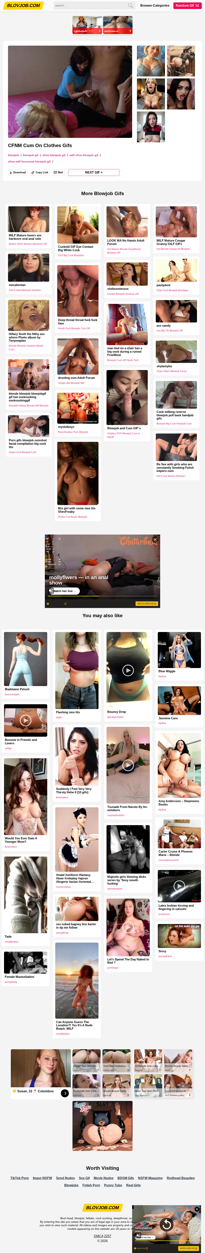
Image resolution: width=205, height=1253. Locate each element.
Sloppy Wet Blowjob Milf (71, 383)
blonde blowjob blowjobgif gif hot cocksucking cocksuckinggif (27, 397)
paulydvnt (163, 285)
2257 (107, 1236)
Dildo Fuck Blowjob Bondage (172, 290)
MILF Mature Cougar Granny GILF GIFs (171, 242)
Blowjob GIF (30, 155)
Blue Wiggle (167, 671)
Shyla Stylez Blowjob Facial (172, 371)
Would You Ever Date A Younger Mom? (21, 840)
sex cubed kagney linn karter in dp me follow (76, 926)
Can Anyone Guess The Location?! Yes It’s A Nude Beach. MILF (74, 1025)
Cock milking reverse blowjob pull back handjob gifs (175, 415)
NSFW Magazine (150, 1178)
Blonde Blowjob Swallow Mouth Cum (26, 347)
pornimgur (113, 967)
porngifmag (62, 932)
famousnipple (12, 694)
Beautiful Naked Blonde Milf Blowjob (28, 405)
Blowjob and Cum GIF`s (124, 428)
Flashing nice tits (68, 712)
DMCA (98, 1236)
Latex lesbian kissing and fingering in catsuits (176, 907)
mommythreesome (169, 860)
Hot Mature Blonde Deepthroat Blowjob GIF (124, 251)
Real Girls (133, 1185)
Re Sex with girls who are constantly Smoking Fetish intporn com (175, 468)
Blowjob (13, 155)
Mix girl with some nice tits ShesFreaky (76, 510)
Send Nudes (65, 1178)
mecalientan (17, 284)
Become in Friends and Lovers (21, 741)
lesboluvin (164, 914)
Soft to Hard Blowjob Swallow (25, 290)
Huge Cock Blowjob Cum (22, 452)
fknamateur (62, 797)
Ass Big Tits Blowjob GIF (170, 330)
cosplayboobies (116, 815)
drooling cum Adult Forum (76, 377)
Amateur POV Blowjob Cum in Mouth (123, 435)
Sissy (162, 951)
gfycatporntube (115, 717)
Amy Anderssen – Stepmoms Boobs (179, 803)
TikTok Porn (19, 1178)
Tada (8, 936)
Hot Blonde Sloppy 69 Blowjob (173, 249)
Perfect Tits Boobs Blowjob (72, 516)
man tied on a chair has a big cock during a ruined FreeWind (124, 352)
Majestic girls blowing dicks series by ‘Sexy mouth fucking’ (126, 880)
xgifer (59, 717)
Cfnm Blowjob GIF (53, 155)
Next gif (93, 172)
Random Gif (185, 5)
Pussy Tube (113, 1185)
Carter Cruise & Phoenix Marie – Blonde (176, 853)
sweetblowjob (114, 888)
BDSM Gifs (126, 1178)
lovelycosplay (63, 887)
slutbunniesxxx (118, 289)
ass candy (164, 325)
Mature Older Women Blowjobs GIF (28, 244)
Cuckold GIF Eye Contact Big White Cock (75, 248)
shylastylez (164, 366)
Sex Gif (84, 1178)
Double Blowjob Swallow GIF (123, 294)
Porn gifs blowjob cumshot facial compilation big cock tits (28, 444)
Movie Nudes (104, 1178)
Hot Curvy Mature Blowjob (171, 476)
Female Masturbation (19, 976)
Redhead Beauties (181, 1178)
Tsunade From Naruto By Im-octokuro (127, 808)
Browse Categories (154, 5)
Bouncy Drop (116, 711)
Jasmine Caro (168, 718)
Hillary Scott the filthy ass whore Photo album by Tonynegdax (27, 337)
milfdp (8, 748)
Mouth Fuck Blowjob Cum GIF (74, 328)
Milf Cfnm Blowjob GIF (83, 155)
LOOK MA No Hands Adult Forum (125, 242)
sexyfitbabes (11, 941)
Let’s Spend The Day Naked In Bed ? (128, 961)
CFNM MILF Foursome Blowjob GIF (29, 161)
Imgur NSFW (42, 1178)
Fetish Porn (91, 1185)
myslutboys (66, 426)
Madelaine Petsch (17, 689)
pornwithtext (165, 956)
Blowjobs (71, 1185)
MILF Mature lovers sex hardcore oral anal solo (25, 237)
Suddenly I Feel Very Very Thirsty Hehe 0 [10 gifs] (73, 790)
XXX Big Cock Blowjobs (71, 255)
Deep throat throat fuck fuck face (77, 321)
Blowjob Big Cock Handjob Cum (174, 423)
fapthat (162, 676)
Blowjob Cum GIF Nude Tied (122, 360)
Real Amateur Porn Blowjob (73, 432)
